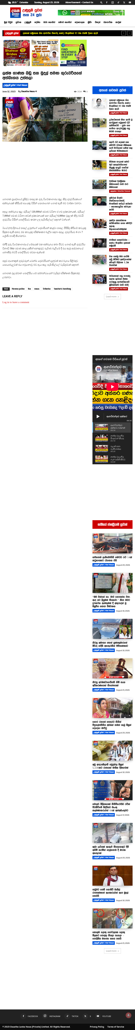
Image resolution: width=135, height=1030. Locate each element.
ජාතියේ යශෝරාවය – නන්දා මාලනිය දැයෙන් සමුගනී (119, 242)
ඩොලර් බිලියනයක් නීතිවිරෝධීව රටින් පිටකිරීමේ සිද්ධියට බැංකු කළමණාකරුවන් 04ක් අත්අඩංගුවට (111, 807)
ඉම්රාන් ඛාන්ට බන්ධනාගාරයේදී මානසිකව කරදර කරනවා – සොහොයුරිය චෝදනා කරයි (121, 203)
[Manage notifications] (128, 1015)
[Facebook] (106, 2)
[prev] (123, 33)
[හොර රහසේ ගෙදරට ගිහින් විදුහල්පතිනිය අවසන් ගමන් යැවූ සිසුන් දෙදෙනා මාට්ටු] (112, 708)
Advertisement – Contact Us (79, 2)
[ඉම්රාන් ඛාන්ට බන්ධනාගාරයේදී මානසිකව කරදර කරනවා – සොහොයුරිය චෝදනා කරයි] (99, 201)
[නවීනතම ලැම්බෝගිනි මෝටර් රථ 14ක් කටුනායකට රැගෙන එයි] (112, 543)
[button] (101, 2)
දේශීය (37, 22)
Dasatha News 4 (29, 91)
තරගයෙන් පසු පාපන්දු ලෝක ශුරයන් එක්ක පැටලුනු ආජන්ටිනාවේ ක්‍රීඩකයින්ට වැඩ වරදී (119, 280)
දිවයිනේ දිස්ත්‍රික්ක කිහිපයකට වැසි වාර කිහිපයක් (118, 184)
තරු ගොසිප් (49, 22)
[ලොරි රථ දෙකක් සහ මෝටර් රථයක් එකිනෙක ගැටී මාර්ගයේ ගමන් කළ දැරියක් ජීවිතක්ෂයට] (99, 145)
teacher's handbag (62, 288)
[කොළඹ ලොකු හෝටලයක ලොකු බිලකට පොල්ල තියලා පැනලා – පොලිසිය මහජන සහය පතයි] (112, 918)
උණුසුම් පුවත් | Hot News (15, 85)
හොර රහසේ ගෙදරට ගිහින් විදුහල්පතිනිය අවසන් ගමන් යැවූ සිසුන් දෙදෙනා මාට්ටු (111, 725)
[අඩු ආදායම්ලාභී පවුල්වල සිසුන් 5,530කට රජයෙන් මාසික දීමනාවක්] (112, 751)
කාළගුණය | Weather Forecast (120, 191)
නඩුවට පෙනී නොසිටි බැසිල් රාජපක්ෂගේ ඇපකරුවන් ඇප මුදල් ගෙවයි (110, 892)
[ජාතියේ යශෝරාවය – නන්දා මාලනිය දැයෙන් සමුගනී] (99, 243)
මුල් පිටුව (8, 22)
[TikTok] (118, 2)
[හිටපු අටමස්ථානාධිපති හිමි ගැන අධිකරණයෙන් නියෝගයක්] (112, 668)
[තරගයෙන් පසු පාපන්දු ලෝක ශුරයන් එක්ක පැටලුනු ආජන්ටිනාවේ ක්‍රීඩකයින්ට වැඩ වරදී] (99, 279)
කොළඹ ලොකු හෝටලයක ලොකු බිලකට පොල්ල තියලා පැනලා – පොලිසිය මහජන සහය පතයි (108, 935)
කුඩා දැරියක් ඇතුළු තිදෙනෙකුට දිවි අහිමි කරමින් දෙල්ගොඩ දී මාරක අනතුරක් (110, 850)
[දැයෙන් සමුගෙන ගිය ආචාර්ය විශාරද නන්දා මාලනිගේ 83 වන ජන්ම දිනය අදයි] (99, 103)
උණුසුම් (27, 22)
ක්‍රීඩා (90, 22)
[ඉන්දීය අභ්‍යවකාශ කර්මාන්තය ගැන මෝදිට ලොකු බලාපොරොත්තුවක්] (99, 223)
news (36, 288)
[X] (124, 2)
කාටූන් (118, 22)
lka (29, 288)
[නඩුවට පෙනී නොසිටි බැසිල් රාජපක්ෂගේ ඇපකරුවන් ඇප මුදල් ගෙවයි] (112, 876)
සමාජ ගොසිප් (65, 22)
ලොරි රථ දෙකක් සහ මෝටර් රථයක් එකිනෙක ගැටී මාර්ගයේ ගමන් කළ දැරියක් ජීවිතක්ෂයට (121, 146)
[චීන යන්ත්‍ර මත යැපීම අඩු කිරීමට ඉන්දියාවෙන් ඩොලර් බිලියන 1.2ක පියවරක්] (99, 259)
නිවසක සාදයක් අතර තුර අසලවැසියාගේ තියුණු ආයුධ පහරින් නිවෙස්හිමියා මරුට (119, 166)
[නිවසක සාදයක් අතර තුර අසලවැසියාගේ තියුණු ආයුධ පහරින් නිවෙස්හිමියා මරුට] (99, 164)
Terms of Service (115, 1026)
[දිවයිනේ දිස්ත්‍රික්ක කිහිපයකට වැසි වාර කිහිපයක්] (99, 184)
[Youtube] (130, 2)
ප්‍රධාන (18, 22)
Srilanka (46, 288)
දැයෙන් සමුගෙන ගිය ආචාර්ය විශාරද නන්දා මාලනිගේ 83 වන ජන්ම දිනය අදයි (60, 33)
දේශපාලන (80, 22)
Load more (111, 296)
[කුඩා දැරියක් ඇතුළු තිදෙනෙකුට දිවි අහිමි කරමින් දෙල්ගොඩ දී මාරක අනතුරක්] (112, 833)
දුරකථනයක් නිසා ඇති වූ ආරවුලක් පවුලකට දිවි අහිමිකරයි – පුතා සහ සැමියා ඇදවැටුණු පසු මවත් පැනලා (120, 125)
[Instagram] (112, 2)
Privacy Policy (97, 1026)
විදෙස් (97, 22)
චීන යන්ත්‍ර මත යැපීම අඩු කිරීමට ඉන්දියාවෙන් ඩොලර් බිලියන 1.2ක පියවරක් (120, 261)
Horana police (18, 288)
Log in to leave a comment (15, 302)
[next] (129, 33)
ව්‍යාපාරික (108, 22)
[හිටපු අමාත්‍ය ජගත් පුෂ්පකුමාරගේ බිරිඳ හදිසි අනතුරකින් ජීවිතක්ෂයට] (112, 629)
